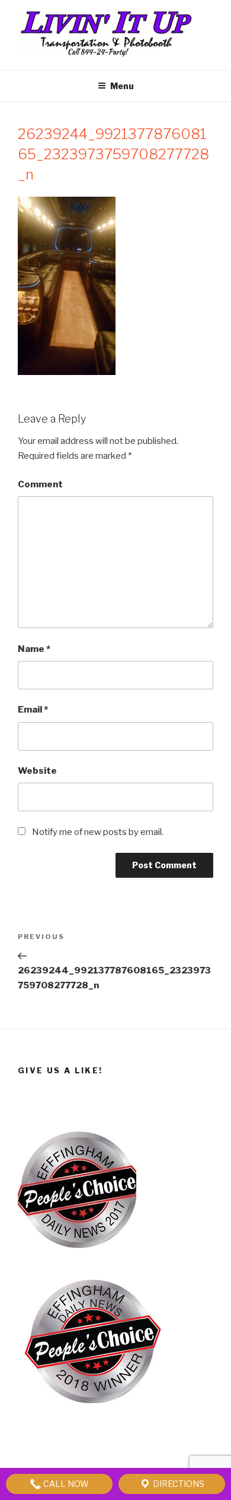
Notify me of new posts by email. (97, 832)
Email (33, 709)
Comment (40, 484)
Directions (177, 1484)
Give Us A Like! (60, 1070)
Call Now (65, 1484)
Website (37, 770)
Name (34, 649)
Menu (122, 86)
